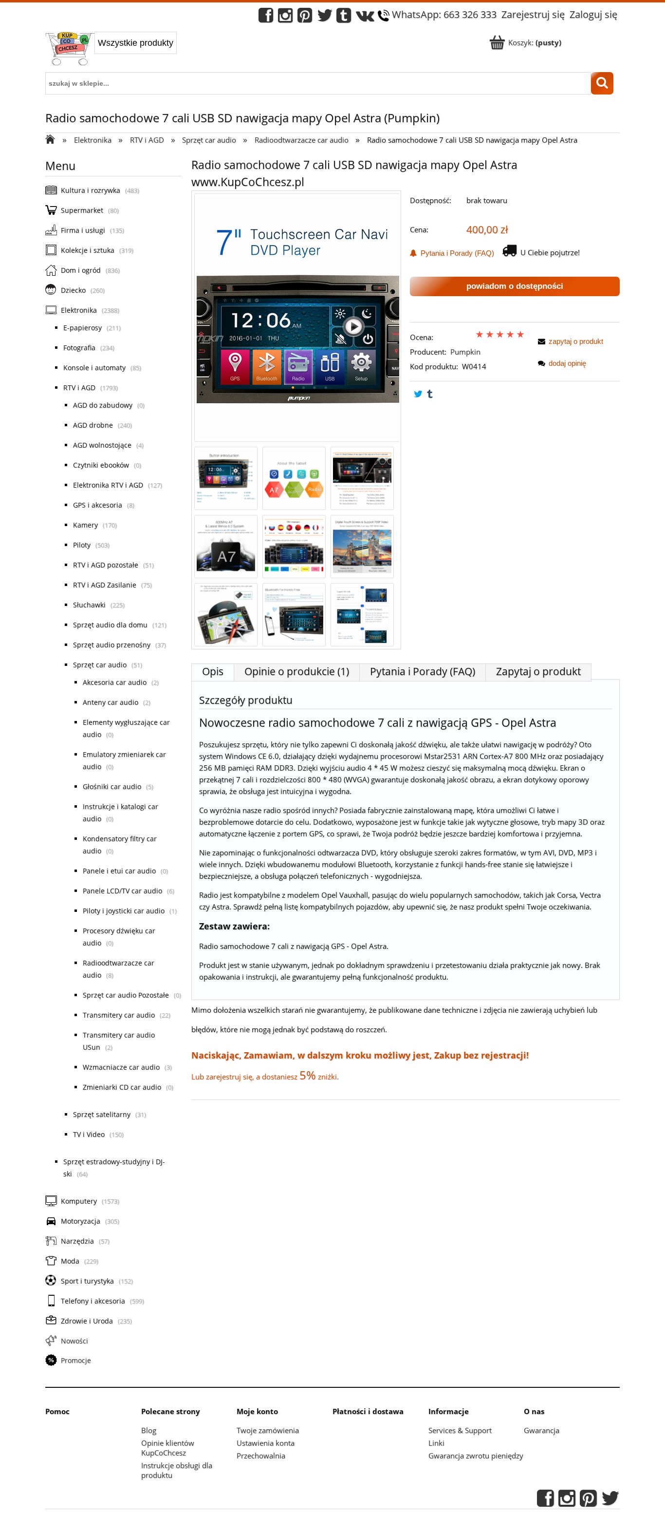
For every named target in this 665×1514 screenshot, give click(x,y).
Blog (148, 1430)
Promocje (76, 1360)
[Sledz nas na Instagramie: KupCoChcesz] (285, 17)
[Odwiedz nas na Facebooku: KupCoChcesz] (266, 17)
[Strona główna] (69, 50)
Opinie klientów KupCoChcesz (167, 1447)
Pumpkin (465, 352)
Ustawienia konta (266, 1443)
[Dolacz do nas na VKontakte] (365, 17)
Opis (212, 671)
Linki (436, 1443)
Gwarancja (541, 1430)
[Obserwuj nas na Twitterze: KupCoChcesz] (325, 17)
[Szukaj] (602, 83)
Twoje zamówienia (268, 1430)
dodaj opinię (567, 363)
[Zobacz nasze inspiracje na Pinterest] (304, 17)
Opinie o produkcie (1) (296, 671)
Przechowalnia (261, 1455)
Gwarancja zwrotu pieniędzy (475, 1455)
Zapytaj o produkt (538, 671)
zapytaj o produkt (576, 341)
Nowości (74, 1340)
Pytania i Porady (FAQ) (455, 253)
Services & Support (460, 1430)
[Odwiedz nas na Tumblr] (343, 17)
